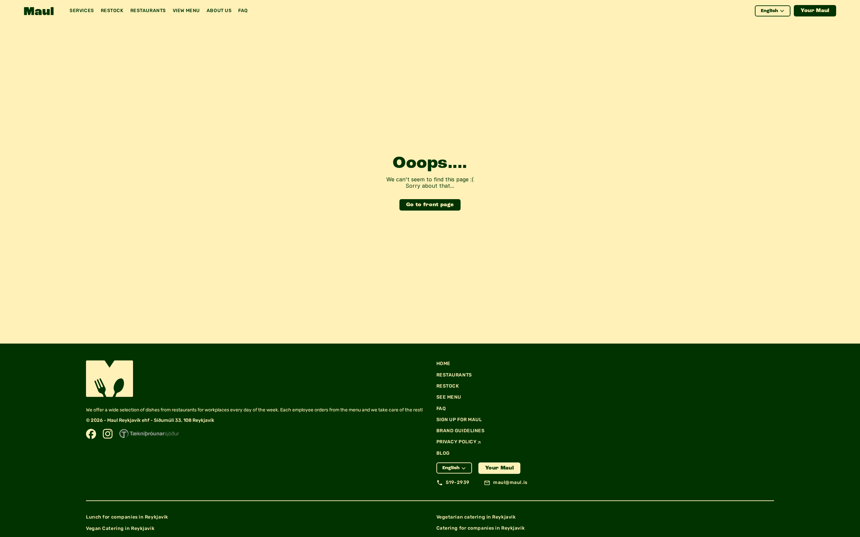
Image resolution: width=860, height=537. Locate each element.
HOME (443, 363)
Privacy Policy (456, 442)
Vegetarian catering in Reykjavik (476, 517)
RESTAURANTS (148, 10)
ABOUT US (219, 10)
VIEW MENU (186, 10)
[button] (38, 11)
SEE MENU (448, 397)
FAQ (243, 10)
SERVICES (82, 10)
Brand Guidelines (460, 431)
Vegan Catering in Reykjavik (120, 528)
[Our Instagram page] (108, 434)
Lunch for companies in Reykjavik (127, 517)
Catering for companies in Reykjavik (480, 528)
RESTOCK (112, 10)
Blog (443, 453)
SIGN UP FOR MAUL (459, 419)
